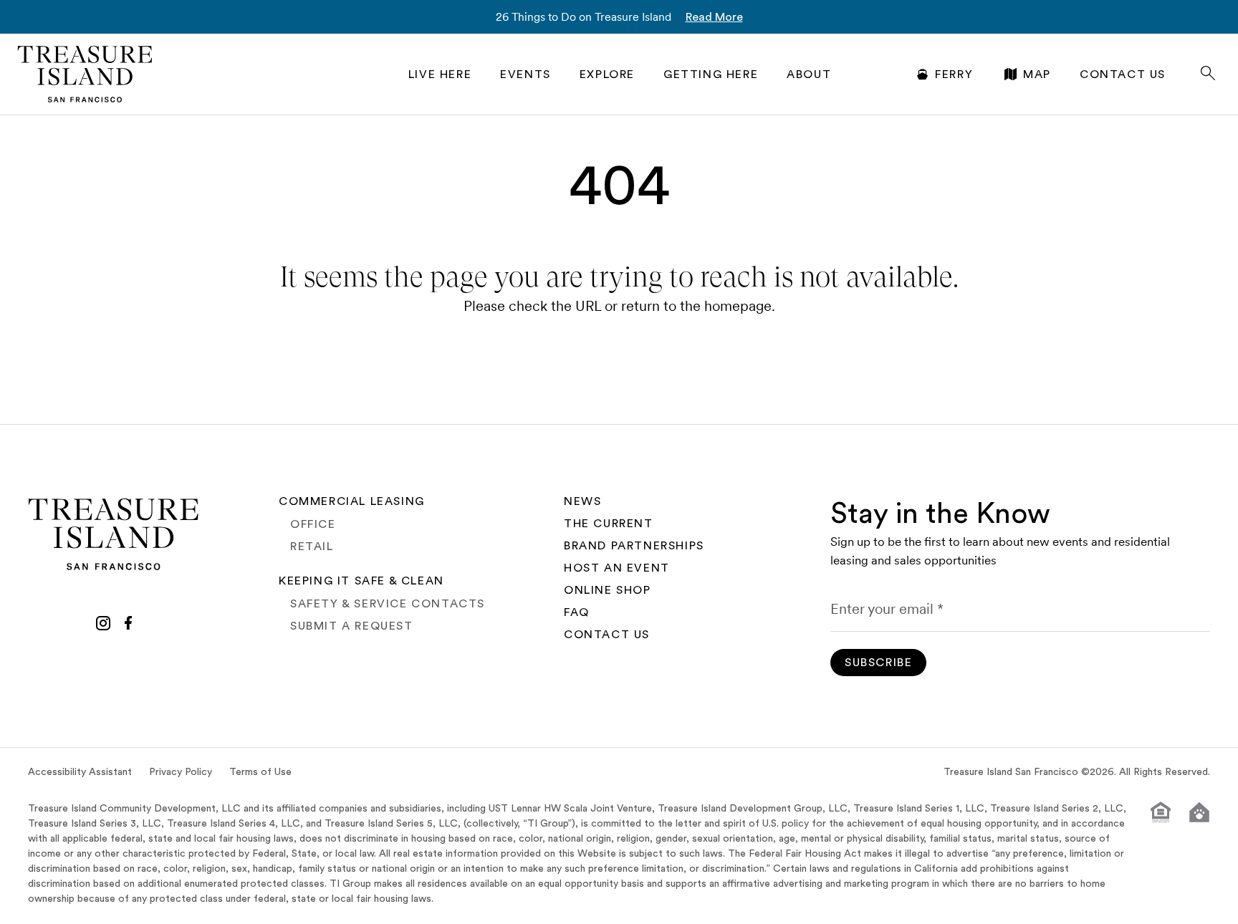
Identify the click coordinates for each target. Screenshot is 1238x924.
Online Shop (607, 590)
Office (313, 524)
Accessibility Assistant (80, 772)
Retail (312, 546)
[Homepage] (85, 74)
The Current (608, 523)
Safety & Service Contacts (387, 604)
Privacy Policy (180, 772)
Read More (714, 17)
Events (525, 74)
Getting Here (710, 74)
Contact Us (1123, 74)
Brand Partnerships (634, 546)
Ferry (954, 74)
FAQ (577, 612)
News (582, 501)
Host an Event (617, 568)
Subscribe (878, 662)
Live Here (439, 74)
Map (1037, 74)
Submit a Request (351, 626)
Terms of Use (260, 772)
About (809, 74)
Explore (607, 74)
